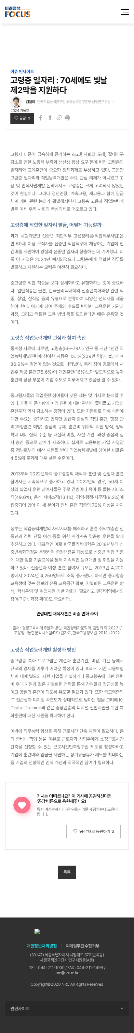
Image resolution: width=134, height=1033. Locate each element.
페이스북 (40, 118)
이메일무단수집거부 (83, 945)
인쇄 (67, 118)
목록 (67, 872)
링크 (59, 118)
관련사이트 (19, 1008)
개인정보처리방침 (42, 945)
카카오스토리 (50, 118)
